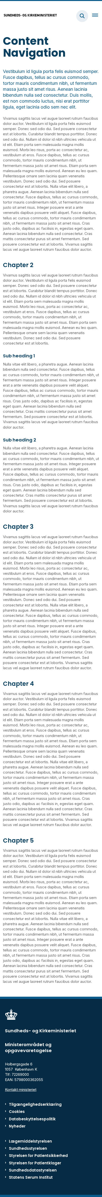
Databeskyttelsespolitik (32, 1119)
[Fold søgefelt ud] (82, 16)
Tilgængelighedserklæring (35, 1104)
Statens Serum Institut (31, 1177)
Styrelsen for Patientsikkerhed (38, 1155)
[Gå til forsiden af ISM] (28, 16)
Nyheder (17, 1126)
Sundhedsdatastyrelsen (33, 1170)
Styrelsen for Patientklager (35, 1163)
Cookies (17, 1111)
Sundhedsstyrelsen (28, 1148)
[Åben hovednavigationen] (97, 16)
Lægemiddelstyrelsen (30, 1141)
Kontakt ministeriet (20, 1089)
